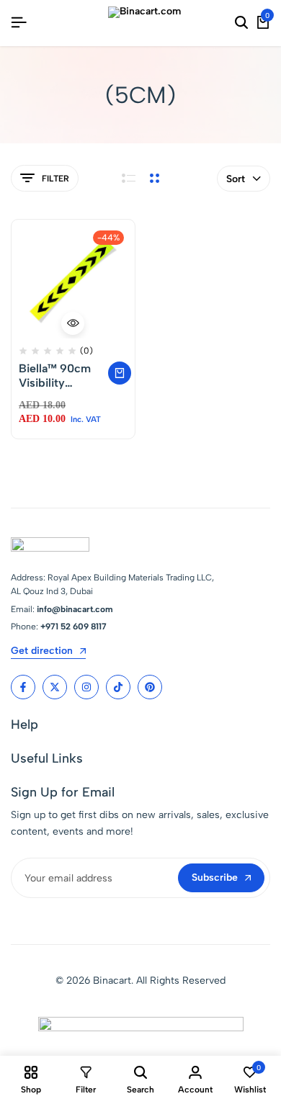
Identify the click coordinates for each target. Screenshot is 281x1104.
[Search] (241, 23)
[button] (119, 373)
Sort (235, 179)
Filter (55, 179)
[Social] (23, 687)
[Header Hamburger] (19, 22)
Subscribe (215, 877)
